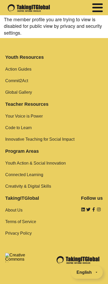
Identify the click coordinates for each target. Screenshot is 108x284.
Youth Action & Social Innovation (35, 163)
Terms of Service (20, 221)
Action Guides (18, 69)
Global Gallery (18, 92)
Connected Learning (24, 174)
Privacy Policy (18, 233)
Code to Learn (18, 127)
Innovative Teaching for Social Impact (39, 139)
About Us (14, 210)
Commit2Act (16, 80)
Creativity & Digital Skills (28, 186)
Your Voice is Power (24, 116)
